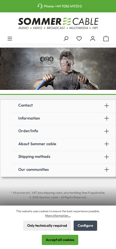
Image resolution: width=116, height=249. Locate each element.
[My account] (93, 38)
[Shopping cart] (106, 38)
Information (29, 118)
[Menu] (10, 38)
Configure (85, 225)
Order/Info (28, 130)
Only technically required (47, 225)
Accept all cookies (60, 240)
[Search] (66, 38)
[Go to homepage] (58, 23)
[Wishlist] (79, 38)
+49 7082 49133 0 (68, 6)
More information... (58, 215)
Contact (25, 105)
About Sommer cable (37, 143)
